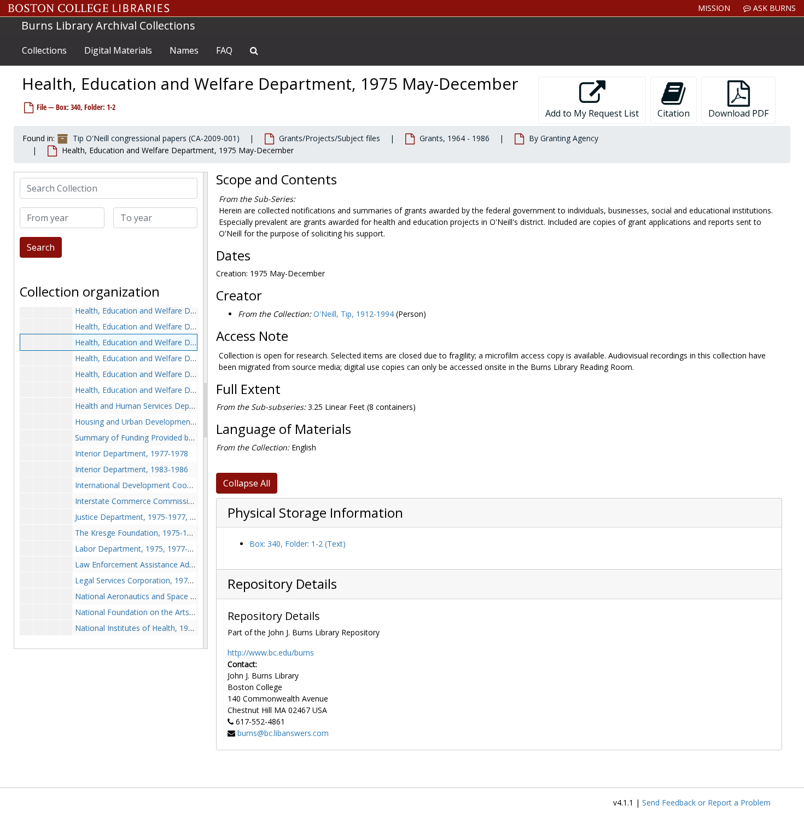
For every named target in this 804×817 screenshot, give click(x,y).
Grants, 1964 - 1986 (455, 138)
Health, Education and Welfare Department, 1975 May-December (191, 342)
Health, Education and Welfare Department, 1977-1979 (172, 390)
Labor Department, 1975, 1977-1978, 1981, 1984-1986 (172, 548)
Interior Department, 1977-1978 (131, 453)
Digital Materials (118, 50)
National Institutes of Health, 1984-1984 (146, 628)
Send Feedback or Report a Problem (706, 802)
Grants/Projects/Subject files (329, 138)
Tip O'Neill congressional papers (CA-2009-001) (156, 138)
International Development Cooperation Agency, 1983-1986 (181, 485)
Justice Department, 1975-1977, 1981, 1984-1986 (162, 517)
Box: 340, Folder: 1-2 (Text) (297, 543)
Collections (44, 50)
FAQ (224, 50)
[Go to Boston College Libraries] (89, 8)
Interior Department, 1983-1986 (131, 469)
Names (184, 50)
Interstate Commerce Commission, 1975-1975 (157, 501)
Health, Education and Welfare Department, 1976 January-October (192, 374)
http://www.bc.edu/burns (271, 652)
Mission (714, 8)
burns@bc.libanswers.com (283, 733)
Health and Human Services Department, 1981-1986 (167, 406)
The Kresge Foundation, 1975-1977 (137, 533)
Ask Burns (773, 8)
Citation (673, 113)
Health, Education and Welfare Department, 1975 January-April (185, 326)
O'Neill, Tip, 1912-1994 (353, 314)
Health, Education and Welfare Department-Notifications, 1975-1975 (196, 310)
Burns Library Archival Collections (108, 25)
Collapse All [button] (246, 483)
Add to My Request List (592, 113)
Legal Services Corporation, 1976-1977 (143, 580)
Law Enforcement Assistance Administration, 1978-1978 (174, 564)
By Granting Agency (563, 138)
